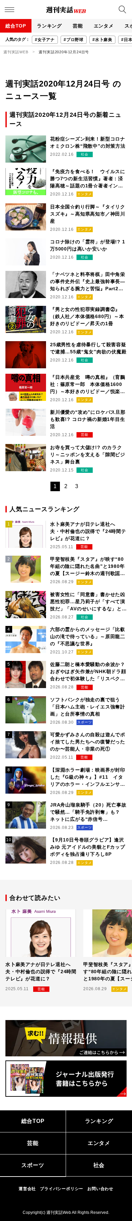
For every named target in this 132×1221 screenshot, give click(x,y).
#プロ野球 (74, 39)
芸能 (78, 26)
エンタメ (104, 26)
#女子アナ (45, 39)
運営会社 (27, 1188)
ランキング (49, 26)
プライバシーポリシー (61, 1188)
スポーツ (32, 1165)
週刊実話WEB (15, 52)
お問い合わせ (100, 1188)
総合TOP (15, 26)
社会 (99, 1165)
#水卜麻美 (102, 39)
